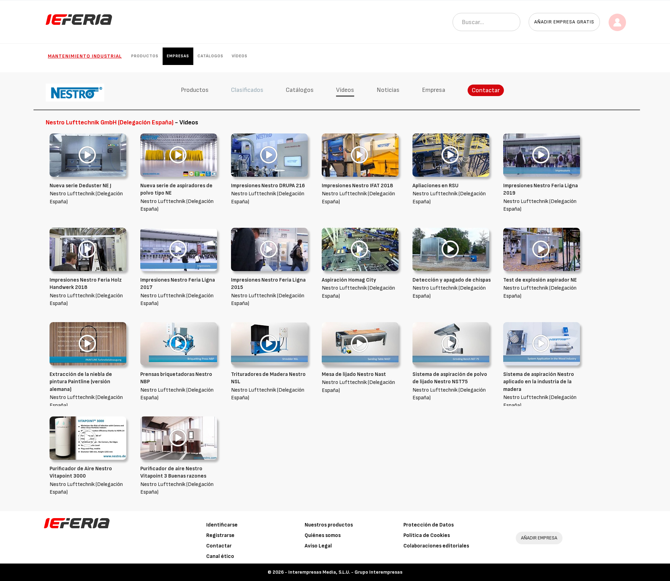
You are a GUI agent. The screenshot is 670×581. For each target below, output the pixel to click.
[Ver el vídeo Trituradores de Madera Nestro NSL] (269, 343)
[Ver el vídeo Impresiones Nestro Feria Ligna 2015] (269, 249)
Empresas (178, 56)
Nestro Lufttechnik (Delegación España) (86, 193)
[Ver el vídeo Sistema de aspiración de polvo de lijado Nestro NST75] (450, 343)
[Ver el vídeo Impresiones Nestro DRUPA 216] (269, 155)
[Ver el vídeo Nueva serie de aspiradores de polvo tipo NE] (178, 155)
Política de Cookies (426, 535)
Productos (144, 56)
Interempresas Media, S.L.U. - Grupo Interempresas (345, 572)
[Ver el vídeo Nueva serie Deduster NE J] (88, 155)
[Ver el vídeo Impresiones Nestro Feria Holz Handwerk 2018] (88, 249)
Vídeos (239, 56)
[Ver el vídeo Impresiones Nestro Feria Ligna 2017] (178, 249)
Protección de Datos (428, 525)
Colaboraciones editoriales (436, 546)
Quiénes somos (323, 535)
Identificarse (222, 525)
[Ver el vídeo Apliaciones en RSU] (450, 155)
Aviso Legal (318, 546)
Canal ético (220, 556)
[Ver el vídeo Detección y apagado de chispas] (450, 249)
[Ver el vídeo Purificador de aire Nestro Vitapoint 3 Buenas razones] (178, 438)
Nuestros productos (329, 525)
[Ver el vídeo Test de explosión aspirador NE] (541, 249)
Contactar (486, 90)
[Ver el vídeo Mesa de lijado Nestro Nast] (360, 343)
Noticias (388, 90)
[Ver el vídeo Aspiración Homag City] (360, 249)
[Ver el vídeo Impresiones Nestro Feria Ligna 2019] (541, 155)
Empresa (433, 90)
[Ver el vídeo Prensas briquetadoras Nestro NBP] (178, 343)
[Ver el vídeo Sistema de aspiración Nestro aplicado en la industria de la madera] (541, 343)
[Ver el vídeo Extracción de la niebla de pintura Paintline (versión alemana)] (88, 343)
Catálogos (210, 56)
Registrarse (220, 535)
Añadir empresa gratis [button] (564, 22)
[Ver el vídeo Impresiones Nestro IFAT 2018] (360, 155)
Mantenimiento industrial (85, 56)
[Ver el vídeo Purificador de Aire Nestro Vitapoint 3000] (88, 438)
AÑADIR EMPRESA (539, 538)
